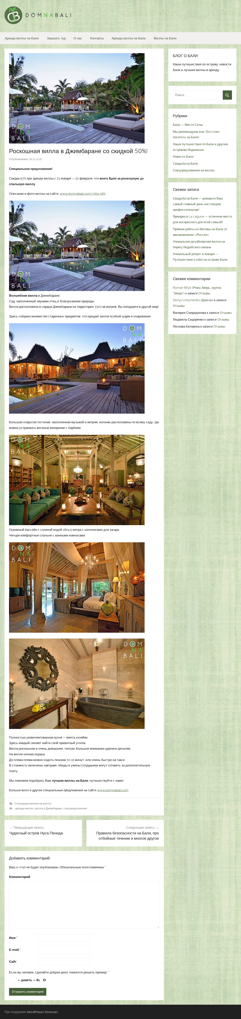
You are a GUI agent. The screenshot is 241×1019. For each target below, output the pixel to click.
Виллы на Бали (165, 38)
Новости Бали (183, 156)
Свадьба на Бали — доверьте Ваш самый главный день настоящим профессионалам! (198, 204)
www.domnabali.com (112, 790)
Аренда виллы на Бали (22, 38)
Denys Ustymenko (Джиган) (193, 300)
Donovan (51, 1012)
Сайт (12, 961)
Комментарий (19, 877)
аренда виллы (24, 808)
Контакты (97, 38)
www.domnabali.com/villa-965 (83, 194)
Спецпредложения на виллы (32, 803)
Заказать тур (56, 38)
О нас (78, 38)
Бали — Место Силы (188, 125)
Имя (13, 938)
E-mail (15, 950)
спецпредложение (75, 808)
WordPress (34, 1012)
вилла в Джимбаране (48, 808)
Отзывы (204, 293)
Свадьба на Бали (185, 163)
